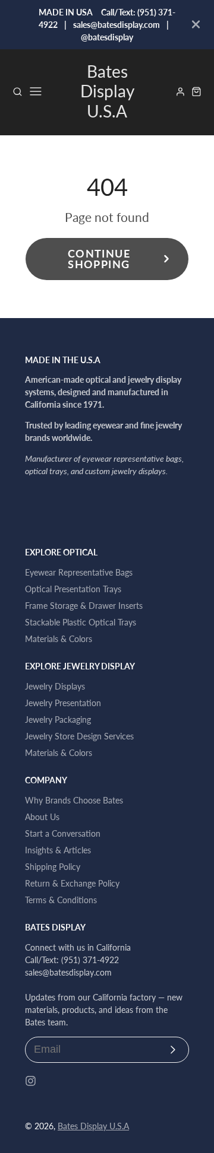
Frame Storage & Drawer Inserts (84, 606)
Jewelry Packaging (58, 719)
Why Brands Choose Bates (74, 800)
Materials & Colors (58, 639)
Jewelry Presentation (63, 703)
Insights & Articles (58, 850)
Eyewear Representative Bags (79, 572)
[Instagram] (30, 1081)
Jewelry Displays (55, 686)
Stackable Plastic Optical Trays (80, 622)
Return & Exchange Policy (72, 883)
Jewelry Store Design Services (79, 736)
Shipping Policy (52, 867)
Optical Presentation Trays (73, 589)
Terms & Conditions (61, 900)
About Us (42, 817)
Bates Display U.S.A (93, 1126)
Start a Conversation (62, 833)
